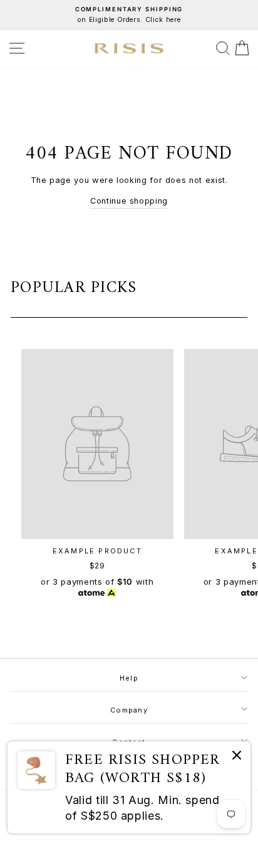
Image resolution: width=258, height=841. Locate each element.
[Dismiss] (237, 757)
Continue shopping (129, 201)
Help (129, 678)
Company (129, 710)
